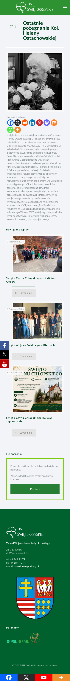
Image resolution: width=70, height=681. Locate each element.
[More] (17, 130)
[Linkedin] (32, 122)
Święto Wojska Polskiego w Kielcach (30, 345)
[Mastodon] (46, 122)
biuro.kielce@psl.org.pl (26, 566)
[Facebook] (10, 122)
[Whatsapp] (10, 130)
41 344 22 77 (17, 559)
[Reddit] (25, 122)
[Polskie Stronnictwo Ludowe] (35, 7)
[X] (17, 122)
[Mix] (54, 122)
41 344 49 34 (18, 562)
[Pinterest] (39, 122)
